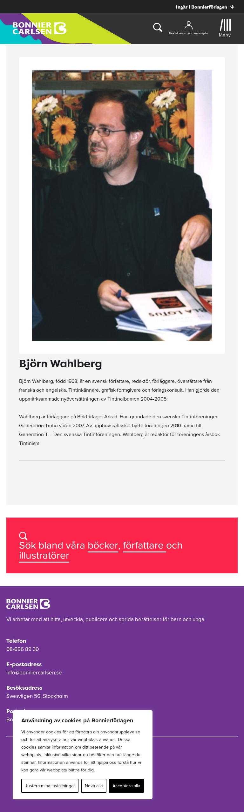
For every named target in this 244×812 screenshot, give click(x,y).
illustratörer (44, 555)
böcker (103, 545)
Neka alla (94, 786)
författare (144, 545)
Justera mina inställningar (50, 786)
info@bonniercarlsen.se (34, 672)
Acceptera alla (126, 786)
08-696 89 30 (22, 649)
